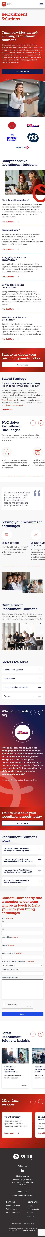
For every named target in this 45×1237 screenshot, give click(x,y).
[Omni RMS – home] (6, 4)
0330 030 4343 (22, 1192)
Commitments (33, 1209)
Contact (30, 1212)
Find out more (8, 222)
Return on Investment (14, 405)
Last (3, 929)
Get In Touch (22, 365)
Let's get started (22, 71)
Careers (30, 1216)
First (3, 921)
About (29, 1205)
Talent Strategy (8, 400)
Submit (22, 1014)
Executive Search (13, 1212)
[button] (7, 409)
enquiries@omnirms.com (22, 1195)
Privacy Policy (16, 1224)
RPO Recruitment (13, 1205)
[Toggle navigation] (41, 4)
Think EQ (32, 1231)
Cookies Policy (29, 1224)
